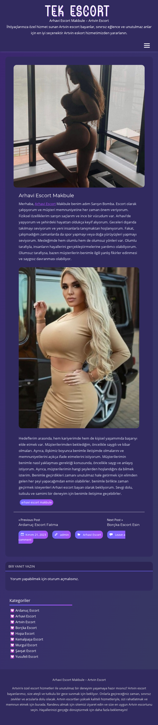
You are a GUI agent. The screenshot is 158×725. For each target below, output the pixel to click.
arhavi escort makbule (36, 502)
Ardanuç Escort (27, 610)
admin (64, 535)
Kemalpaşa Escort (29, 639)
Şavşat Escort (25, 651)
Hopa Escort (25, 633)
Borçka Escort (26, 627)
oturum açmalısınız (63, 578)
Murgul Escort (26, 645)
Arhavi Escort (45, 203)
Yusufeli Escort (26, 656)
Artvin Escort (25, 622)
